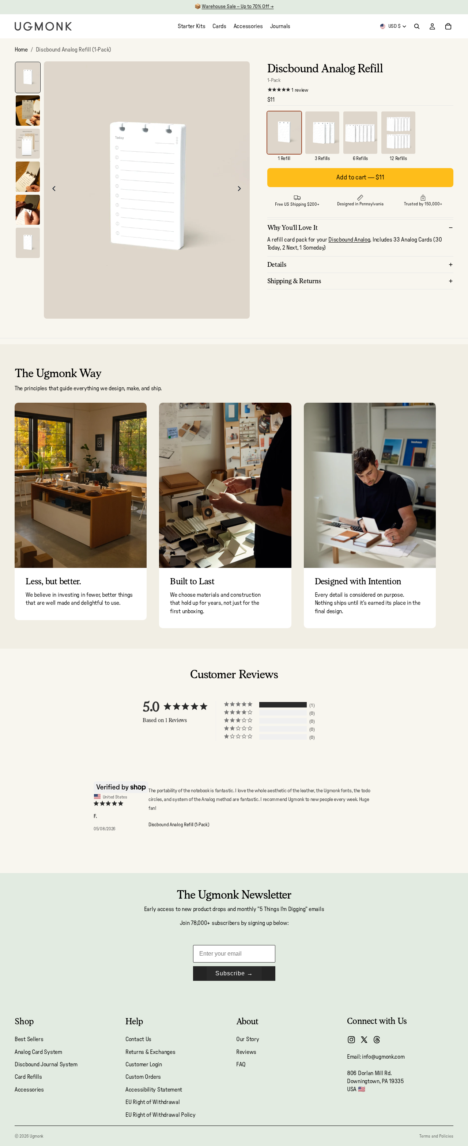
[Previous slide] (52, 190)
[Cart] (448, 26)
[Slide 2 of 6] (28, 110)
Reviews (246, 1052)
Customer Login (143, 1064)
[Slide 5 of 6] (28, 210)
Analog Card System (38, 1052)
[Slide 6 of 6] (28, 243)
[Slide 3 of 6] (28, 144)
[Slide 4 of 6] (28, 177)
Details (277, 264)
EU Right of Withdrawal (152, 1102)
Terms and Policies (436, 1136)
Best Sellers (29, 1039)
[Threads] (377, 1039)
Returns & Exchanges (150, 1052)
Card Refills (28, 1077)
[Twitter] (364, 1039)
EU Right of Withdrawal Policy (160, 1115)
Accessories (29, 1090)
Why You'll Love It (292, 227)
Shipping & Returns (294, 281)
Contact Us (138, 1039)
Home (21, 50)
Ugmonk (36, 1136)
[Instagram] (351, 1039)
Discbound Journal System (46, 1064)
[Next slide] (242, 190)
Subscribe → (234, 973)
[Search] (417, 26)
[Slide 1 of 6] (28, 77)
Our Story (247, 1039)
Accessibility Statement (153, 1090)
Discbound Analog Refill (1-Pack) (178, 825)
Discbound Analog (349, 240)
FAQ (241, 1064)
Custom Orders (143, 1077)
